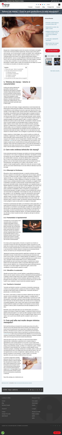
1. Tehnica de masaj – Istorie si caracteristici (13, 69)
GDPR (33, 416)
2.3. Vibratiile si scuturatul (11, 75)
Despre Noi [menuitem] (51, 7)
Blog (3, 403)
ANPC (33, 418)
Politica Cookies (35, 413)
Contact (3, 411)
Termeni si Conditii (36, 411)
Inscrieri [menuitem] (38, 7)
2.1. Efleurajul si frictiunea (11, 72)
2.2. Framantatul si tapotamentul (12, 73)
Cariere (33, 405)
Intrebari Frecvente (6, 413)
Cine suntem (35, 401)
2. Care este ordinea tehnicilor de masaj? (13, 70)
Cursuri (3, 401)
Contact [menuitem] (58, 7)
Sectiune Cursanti (6, 405)
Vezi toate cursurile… (55, 70)
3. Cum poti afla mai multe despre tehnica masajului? (15, 78)
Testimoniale (35, 403)
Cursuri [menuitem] (30, 7)
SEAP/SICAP (5, 416)
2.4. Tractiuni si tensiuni (10, 76)
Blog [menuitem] (44, 7)
